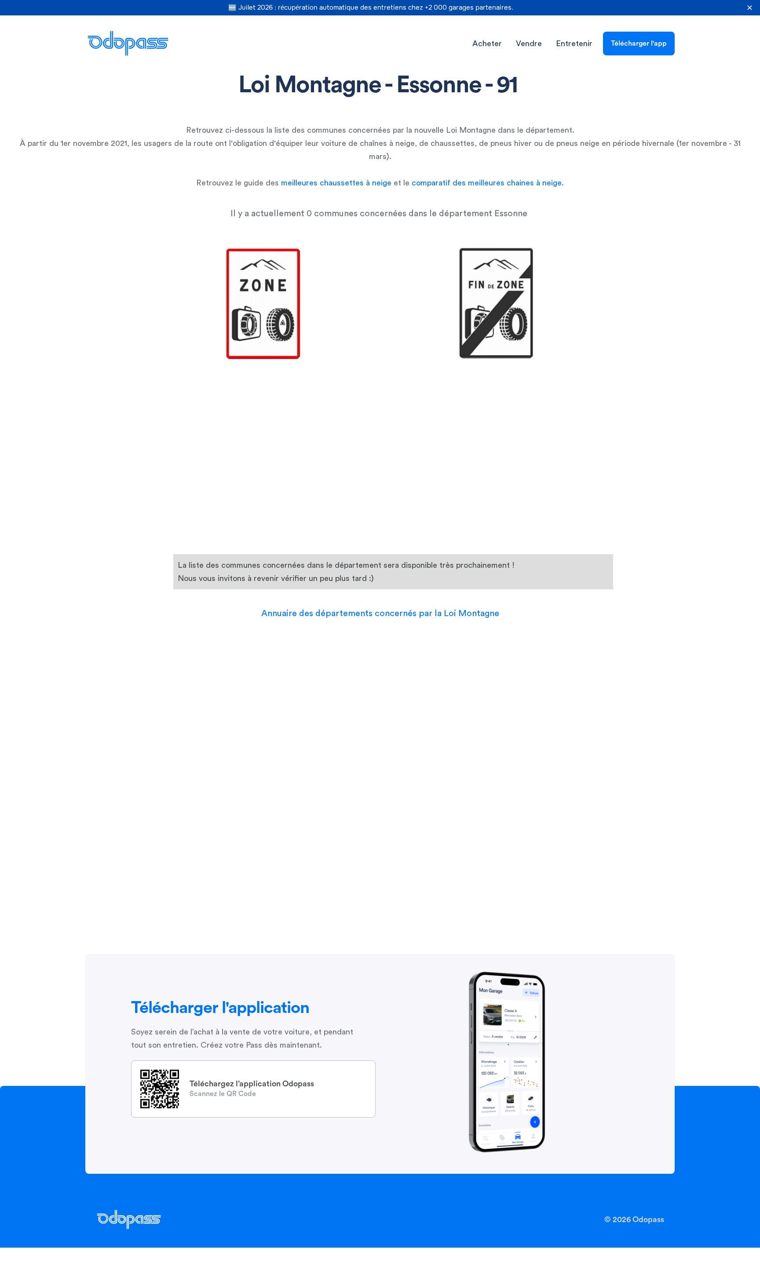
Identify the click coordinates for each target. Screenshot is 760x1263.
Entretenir (574, 43)
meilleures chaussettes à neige (336, 183)
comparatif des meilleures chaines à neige (487, 183)
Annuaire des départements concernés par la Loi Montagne (380, 613)
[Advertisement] (381, 378)
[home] (128, 43)
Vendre (529, 43)
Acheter (487, 43)
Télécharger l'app (639, 43)
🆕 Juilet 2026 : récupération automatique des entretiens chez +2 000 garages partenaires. (370, 7)
